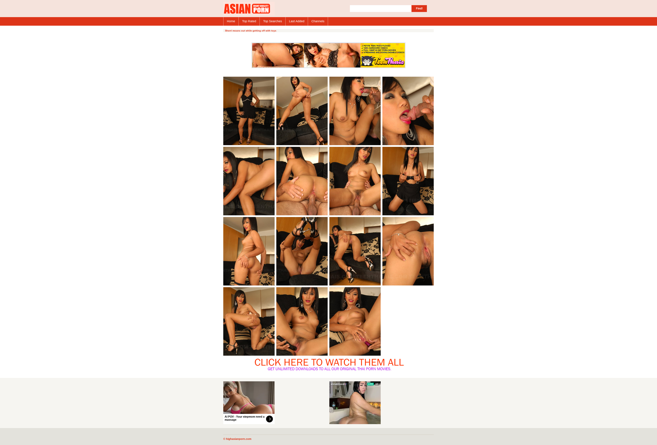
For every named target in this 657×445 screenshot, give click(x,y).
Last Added (296, 21)
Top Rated (249, 21)
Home (231, 21)
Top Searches (272, 21)
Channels (317, 21)
